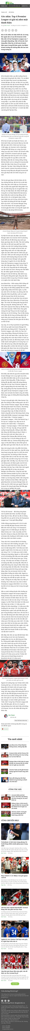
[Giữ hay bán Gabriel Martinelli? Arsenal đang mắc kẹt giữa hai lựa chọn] (15, 897)
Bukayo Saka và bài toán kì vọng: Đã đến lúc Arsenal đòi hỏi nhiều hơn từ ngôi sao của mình (19, 763)
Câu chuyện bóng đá (14, 6)
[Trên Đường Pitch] (10, 4)
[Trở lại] (16, 30)
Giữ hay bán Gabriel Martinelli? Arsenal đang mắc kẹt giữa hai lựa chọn (14, 908)
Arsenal (6, 729)
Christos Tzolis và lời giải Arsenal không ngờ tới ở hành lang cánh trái (18, 771)
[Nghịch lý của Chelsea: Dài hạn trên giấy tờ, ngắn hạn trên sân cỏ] (15, 929)
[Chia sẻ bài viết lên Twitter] (6, 30)
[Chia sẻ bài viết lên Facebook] (2, 30)
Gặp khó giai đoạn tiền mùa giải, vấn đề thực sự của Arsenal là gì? (14, 972)
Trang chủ (4, 6)
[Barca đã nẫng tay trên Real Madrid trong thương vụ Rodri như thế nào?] (4, 779)
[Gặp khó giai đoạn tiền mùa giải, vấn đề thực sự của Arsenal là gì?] (15, 960)
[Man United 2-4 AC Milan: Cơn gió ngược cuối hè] (15, 865)
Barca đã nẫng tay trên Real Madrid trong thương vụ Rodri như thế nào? (18, 779)
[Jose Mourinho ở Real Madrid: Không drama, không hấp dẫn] (4, 746)
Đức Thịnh (7, 25)
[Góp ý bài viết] (12, 30)
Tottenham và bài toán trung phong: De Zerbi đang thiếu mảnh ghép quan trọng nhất (14, 844)
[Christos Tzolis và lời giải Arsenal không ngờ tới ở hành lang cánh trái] (4, 771)
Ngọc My (3, 885)
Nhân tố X (25, 6)
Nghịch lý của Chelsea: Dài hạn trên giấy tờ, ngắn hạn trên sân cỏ (14, 940)
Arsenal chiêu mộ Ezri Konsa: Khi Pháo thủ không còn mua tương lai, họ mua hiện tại (18, 754)
